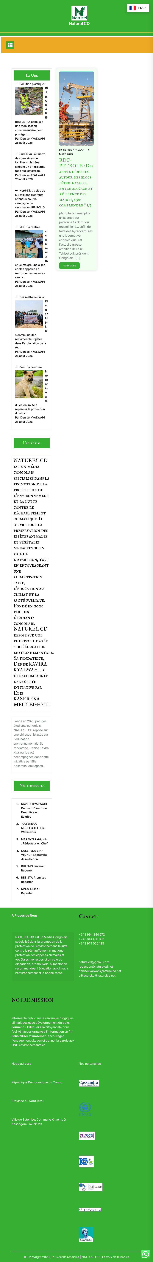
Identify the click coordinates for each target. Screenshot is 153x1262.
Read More (69, 265)
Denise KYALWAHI (74, 149)
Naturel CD (79, 23)
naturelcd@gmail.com (94, 962)
